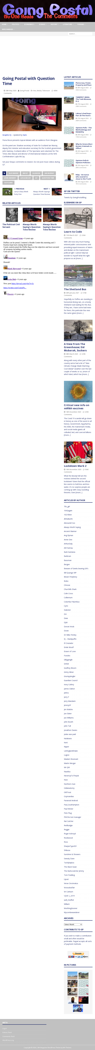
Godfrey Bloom (70, 668)
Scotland (8, 183)
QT (36, 178)
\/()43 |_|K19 (69, 896)
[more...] (79, 258)
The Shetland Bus (75, 289)
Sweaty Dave (69, 858)
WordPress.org (8, 1040)
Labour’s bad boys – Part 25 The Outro (84, 114)
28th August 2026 (82, 88)
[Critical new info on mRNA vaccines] (78, 391)
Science (42, 24)
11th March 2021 (72, 235)
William (67, 904)
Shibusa (67, 850)
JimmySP (67, 705)
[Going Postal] (47, 20)
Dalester (67, 610)
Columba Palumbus (72, 602)
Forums (80, 24)
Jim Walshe (68, 709)
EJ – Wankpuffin (70, 639)
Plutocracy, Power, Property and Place (83, 84)
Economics (29, 24)
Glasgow (36, 173)
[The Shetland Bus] (78, 275)
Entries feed (7, 1032)
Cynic (66, 606)
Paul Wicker (68, 809)
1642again (68, 510)
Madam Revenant (71, 759)
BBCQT (25, 173)
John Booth (68, 722)
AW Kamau (68, 548)
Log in (4, 1028)
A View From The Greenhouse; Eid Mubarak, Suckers (75, 347)
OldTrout (67, 792)
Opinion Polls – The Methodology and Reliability (84, 130)
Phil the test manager (72, 817)
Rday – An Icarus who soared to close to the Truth (83, 177)
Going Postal (24, 90)
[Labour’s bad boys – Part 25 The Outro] (69, 116)
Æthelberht (68, 519)
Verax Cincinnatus (71, 883)
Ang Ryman (68, 535)
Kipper (66, 746)
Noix (66, 780)
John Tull (67, 726)
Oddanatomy (69, 788)
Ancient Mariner (70, 531)
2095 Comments (81, 167)
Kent (66, 742)
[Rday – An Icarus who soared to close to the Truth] (69, 177)
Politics (15, 24)
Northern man (69, 784)
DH (65, 614)
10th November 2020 (73, 469)
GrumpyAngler (69, 676)
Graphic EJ (6, 135)
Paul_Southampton (71, 805)
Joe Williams (69, 718)
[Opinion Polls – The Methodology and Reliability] (69, 130)
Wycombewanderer (72, 912)
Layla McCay (25, 178)
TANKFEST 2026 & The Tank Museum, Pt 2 (83, 99)
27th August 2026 (82, 104)
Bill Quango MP (70, 573)
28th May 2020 (11, 90)
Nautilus (67, 771)
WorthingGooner (70, 908)
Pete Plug (68, 813)
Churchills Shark (70, 589)
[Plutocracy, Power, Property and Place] (69, 85)
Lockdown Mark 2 (75, 466)
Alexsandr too (69, 523)
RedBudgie (68, 825)
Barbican (67, 556)
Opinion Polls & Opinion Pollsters (83, 161)
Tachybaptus (69, 862)
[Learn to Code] (78, 218)
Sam (25, 135)
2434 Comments (81, 120)
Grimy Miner (69, 672)
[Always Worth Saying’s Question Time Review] (32, 215)
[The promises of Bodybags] (78, 1008)
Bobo (66, 581)
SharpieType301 (70, 846)
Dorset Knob (69, 626)
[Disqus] (32, 265)
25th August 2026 (82, 165)
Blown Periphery (70, 577)
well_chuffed (69, 900)
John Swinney (10, 178)
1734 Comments (81, 137)
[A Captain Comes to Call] (83, 1000)
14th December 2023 (73, 412)
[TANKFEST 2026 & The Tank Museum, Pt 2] (69, 100)
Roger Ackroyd (70, 833)
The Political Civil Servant (11, 225)
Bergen (67, 564)
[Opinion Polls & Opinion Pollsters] (69, 163)
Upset (66, 879)
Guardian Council (70, 680)
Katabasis (68, 738)
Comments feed (8, 1036)
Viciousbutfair (69, 887)
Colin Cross (68, 593)
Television (46, 90)
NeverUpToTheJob (71, 775)
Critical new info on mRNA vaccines (76, 406)
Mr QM (67, 767)
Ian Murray (49, 173)
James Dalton (69, 689)
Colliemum (68, 597)
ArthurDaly (68, 543)
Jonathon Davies (70, 730)
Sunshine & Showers (72, 854)
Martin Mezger (70, 763)
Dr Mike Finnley (70, 635)
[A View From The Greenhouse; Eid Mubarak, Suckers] (78, 330)
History (54, 24)
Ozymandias (69, 796)
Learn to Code (73, 231)
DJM (65, 622)
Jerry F (66, 697)
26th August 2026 (82, 135)
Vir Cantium (68, 891)
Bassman (67, 560)
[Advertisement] (47, 57)
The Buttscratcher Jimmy (74, 871)
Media (39, 90)
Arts (34, 90)
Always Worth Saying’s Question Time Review (31, 227)
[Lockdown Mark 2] (78, 452)
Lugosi (66, 755)
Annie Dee (68, 539)
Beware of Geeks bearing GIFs (76, 568)
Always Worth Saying (72, 527)
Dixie (66, 618)
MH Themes (67, 1048)
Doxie (66, 630)
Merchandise (7, 29)
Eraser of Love (70, 651)
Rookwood (68, 838)
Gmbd (66, 664)
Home (4, 24)
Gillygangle (68, 659)
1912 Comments (81, 184)
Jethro (66, 693)
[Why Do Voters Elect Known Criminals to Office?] (69, 146)
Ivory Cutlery (69, 684)
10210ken (68, 514)
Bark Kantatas (69, 552)
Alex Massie (13, 173)
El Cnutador (68, 643)
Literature (67, 24)
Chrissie (67, 585)
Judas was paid (70, 734)
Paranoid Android (71, 800)
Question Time (48, 178)
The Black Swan (70, 867)
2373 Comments (81, 153)
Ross (66, 842)
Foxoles (67, 655)
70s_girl (67, 506)
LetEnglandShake (71, 751)
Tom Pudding (69, 875)
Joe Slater (68, 713)
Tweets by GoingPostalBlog (75, 197)
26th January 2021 (72, 293)
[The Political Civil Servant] (11, 215)
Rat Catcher (68, 821)
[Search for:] (80, 34)
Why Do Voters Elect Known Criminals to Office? (84, 146)
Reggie (66, 829)
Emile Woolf (69, 647)
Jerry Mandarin (70, 701)
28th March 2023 (72, 354)
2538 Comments (81, 106)
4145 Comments (81, 90)
